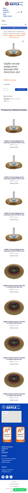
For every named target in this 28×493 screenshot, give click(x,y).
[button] (23, 41)
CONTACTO (6, 12)
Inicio (5, 31)
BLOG (4, 14)
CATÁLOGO (4, 452)
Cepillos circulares (14, 33)
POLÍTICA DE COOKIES (14, 486)
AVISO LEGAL (14, 481)
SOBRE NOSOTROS (6, 447)
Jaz (9, 101)
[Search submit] (14, 28)
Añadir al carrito (21, 89)
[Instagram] (7, 476)
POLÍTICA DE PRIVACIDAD (14, 484)
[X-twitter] (11, 476)
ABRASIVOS (11, 31)
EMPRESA (5, 10)
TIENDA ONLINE (7, 16)
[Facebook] (2, 476)
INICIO (4, 8)
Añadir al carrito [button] (14, 147)
